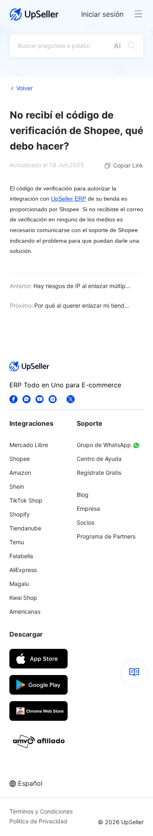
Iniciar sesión (102, 14)
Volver (24, 88)
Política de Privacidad (38, 821)
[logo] (34, 14)
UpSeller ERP (68, 198)
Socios (85, 522)
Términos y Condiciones (41, 811)
